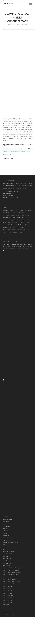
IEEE (22, 217)
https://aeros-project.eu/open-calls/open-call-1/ (16, 151)
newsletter (10, 222)
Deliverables (6, 531)
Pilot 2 (21, 224)
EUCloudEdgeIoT (7, 217)
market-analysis (26, 220)
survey (13, 229)
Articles (5, 528)
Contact (5, 524)
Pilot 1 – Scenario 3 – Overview (12, 577)
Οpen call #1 (6, 565)
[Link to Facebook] (26, 614)
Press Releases (7, 538)
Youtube (21, 232)
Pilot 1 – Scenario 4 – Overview (12, 581)
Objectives (6, 549)
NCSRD (4, 222)
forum (18, 217)
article (21, 210)
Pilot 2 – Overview (8, 586)
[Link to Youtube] (31, 614)
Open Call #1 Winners (9, 551)
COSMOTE (17, 215)
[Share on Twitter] (15, 163)
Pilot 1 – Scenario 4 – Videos (11, 584)
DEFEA (23, 215)
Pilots (26, 224)
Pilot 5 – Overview (8, 600)
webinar (9, 232)
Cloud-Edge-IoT (21, 212)
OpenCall (8, 154)
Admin (26, 24)
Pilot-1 (12, 224)
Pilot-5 (17, 224)
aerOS (17, 210)
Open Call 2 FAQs (8, 558)
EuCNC (13, 217)
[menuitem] (26, 3)
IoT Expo (5, 220)
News (20, 24)
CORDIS (12, 215)
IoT (25, 217)
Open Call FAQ (7, 563)
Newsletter (6, 535)
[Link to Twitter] (21, 614)
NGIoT (16, 222)
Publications (6, 540)
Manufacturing (18, 220)
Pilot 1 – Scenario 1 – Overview (12, 568)
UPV (28, 229)
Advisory (12, 210)
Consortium (6, 521)
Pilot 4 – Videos (7, 598)
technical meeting (21, 229)
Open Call (21, 222)
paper (4, 224)
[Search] (26, 3)
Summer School (7, 229)
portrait (14, 227)
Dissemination (7, 526)
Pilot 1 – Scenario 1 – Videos (11, 570)
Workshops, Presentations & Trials (13, 542)
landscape (11, 220)
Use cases (6, 604)
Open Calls (6, 561)
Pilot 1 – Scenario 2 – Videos (11, 574)
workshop (15, 232)
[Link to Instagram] (28, 614)
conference (6, 215)
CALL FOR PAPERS (7, 212)
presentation (21, 227)
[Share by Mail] (24, 163)
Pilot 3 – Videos (7, 593)
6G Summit (5, 210)
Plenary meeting (7, 227)
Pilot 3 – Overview (8, 591)
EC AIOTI (28, 215)
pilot (9, 224)
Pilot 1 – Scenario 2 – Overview (12, 572)
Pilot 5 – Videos (7, 602)
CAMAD (14, 212)
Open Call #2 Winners (9, 554)
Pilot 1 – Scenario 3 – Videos (11, 579)
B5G (25, 210)
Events (5, 533)
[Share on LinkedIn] (20, 163)
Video (4, 232)
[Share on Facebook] (10, 163)
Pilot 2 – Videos (7, 588)
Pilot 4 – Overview (8, 595)
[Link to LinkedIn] (23, 614)
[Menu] (30, 3)
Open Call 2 (6, 556)
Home (4, 544)
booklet (30, 210)
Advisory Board (7, 519)
